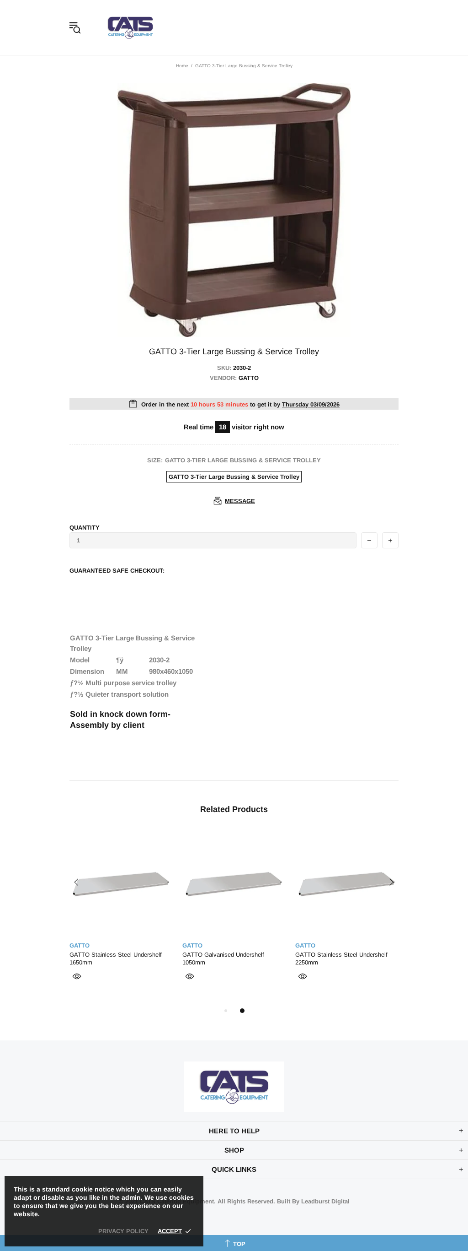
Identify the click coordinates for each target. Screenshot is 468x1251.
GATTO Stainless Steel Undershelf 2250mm (341, 958)
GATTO (79, 945)
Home (182, 65)
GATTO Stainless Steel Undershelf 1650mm (115, 958)
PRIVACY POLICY (123, 1231)
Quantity (84, 527)
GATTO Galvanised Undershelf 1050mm (223, 958)
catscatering (130, 27)
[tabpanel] (121, 918)
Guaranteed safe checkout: (117, 570)
